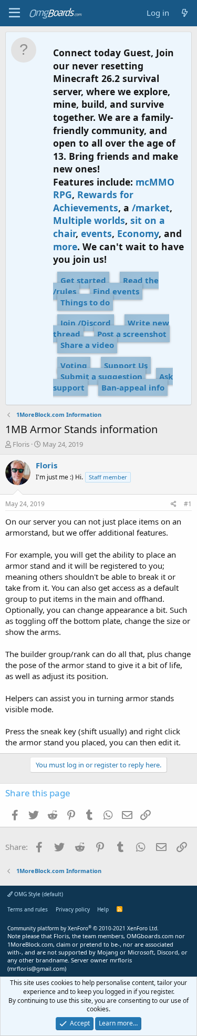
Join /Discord (85, 322)
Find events (116, 291)
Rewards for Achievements (93, 201)
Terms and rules (27, 909)
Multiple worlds (89, 220)
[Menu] (14, 13)
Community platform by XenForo (83, 928)
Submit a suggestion (101, 376)
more (65, 246)
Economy (138, 233)
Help (103, 909)
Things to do (85, 302)
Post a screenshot (132, 334)
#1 (188, 503)
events (96, 233)
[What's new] (184, 13)
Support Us (126, 365)
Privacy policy (73, 909)
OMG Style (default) (38, 894)
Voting (73, 365)
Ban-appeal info (132, 387)
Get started (83, 280)
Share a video (87, 345)
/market (151, 207)
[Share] (173, 504)
